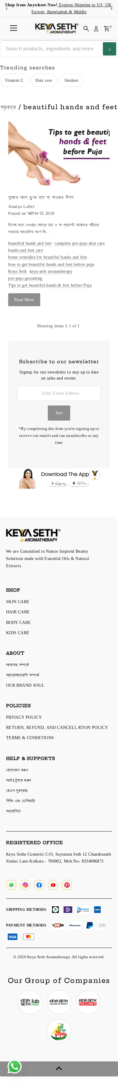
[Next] (111, 8)
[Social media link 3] (88, 1002)
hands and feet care (25, 250)
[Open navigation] (13, 28)
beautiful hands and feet (30, 243)
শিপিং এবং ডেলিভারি (20, 800)
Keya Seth (17, 271)
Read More (24, 299)
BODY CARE (18, 622)
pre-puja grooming (25, 278)
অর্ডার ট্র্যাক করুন (18, 780)
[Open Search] (86, 28)
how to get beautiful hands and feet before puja (51, 264)
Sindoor (71, 80)
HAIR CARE (18, 611)
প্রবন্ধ (8, 107)
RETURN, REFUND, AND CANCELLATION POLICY (57, 727)
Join (59, 412)
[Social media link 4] (59, 1031)
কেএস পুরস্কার (17, 790)
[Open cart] (106, 28)
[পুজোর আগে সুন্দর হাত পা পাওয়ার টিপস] (59, 152)
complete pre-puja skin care (79, 243)
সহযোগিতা (13, 811)
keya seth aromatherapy (51, 271)
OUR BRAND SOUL (25, 685)
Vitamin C (14, 80)
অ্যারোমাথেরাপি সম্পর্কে (22, 674)
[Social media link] (11, 885)
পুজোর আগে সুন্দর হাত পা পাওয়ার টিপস (41, 197)
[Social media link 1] (30, 1002)
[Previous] (7, 8)
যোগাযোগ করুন (17, 770)
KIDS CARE (17, 632)
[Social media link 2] (59, 1002)
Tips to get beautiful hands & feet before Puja (50, 285)
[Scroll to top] (59, 1068)
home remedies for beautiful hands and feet (47, 257)
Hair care (43, 80)
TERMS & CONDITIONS (30, 737)
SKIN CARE (17, 601)
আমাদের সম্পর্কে (17, 664)
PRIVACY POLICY (24, 717)
